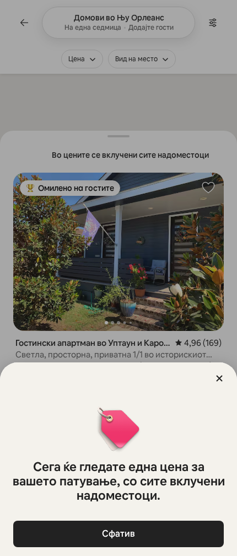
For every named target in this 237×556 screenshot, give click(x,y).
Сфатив (118, 533)
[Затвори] (219, 378)
